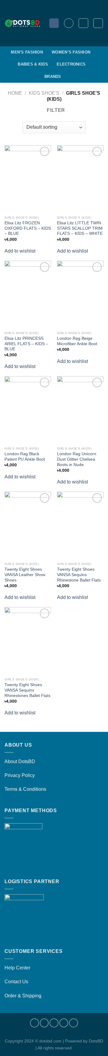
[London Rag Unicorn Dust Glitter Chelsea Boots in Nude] (80, 410)
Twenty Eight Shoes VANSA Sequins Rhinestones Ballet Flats (27, 690)
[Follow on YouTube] (73, 1022)
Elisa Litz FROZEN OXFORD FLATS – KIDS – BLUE (27, 228)
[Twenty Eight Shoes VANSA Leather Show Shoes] (27, 525)
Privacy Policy (19, 775)
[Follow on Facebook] (34, 1022)
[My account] (83, 23)
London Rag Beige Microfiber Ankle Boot (77, 341)
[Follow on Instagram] (44, 1022)
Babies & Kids (33, 64)
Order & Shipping (22, 995)
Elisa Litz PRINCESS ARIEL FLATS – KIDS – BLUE (26, 343)
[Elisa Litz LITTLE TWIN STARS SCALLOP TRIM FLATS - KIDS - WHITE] (80, 179)
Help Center (17, 967)
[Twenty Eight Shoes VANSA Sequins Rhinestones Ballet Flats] (27, 640)
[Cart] (98, 23)
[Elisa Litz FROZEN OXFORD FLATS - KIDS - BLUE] (27, 179)
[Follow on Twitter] (63, 1022)
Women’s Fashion (71, 52)
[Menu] (69, 23)
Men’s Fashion (27, 52)
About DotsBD (19, 761)
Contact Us (16, 981)
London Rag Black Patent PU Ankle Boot (24, 457)
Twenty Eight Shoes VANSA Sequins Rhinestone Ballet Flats (79, 574)
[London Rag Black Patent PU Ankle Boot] (27, 410)
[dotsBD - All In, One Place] (22, 23)
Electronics (71, 64)
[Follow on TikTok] (54, 1022)
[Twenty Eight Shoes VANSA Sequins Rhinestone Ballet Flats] (80, 525)
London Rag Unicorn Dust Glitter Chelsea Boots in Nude (76, 459)
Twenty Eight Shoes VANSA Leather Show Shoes (24, 574)
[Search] (54, 23)
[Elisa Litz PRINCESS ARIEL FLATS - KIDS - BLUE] (27, 294)
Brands (52, 76)
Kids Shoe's (44, 93)
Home (15, 93)
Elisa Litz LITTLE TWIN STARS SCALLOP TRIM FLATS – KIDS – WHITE (80, 228)
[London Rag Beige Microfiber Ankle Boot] (80, 294)
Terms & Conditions (25, 789)
